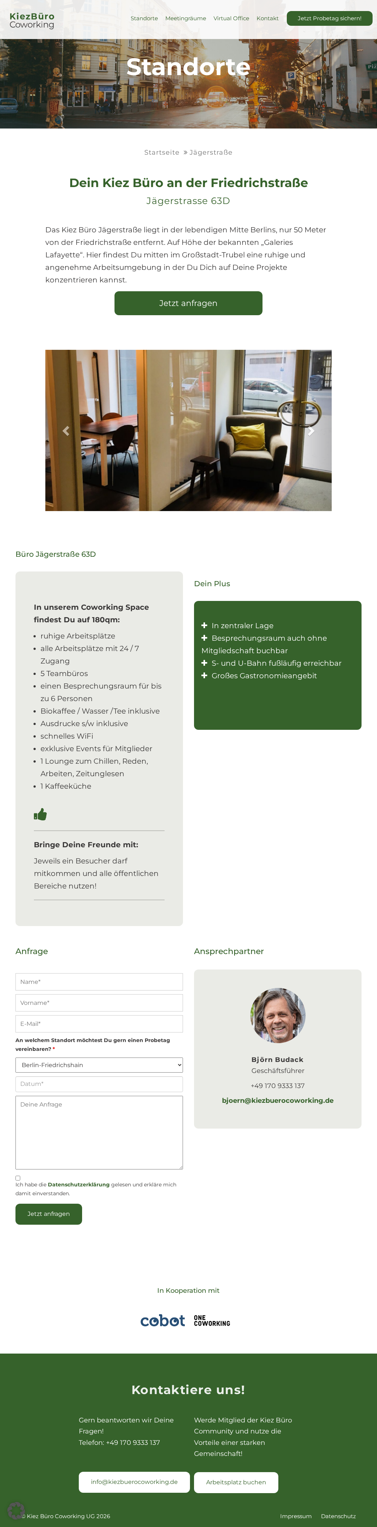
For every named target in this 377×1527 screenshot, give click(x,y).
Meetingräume (185, 18)
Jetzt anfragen (188, 303)
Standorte (144, 18)
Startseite (162, 152)
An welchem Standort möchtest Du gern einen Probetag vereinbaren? (92, 1044)
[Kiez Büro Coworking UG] (32, 21)
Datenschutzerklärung (79, 1184)
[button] (16, 1511)
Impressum (296, 1516)
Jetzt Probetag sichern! (330, 18)
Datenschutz (338, 1516)
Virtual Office (231, 18)
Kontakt (268, 18)
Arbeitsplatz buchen (236, 1482)
